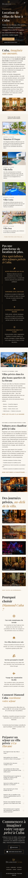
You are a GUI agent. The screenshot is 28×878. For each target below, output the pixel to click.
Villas (8, 867)
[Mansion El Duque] (14, 136)
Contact (19, 869)
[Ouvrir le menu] (24, 3)
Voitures (19, 867)
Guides (14, 869)
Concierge (9, 869)
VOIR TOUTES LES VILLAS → (14, 237)
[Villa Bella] (14, 166)
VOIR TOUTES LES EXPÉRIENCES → (12, 590)
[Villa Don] (14, 222)
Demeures (13, 867)
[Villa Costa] (14, 195)
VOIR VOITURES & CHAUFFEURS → (14, 472)
